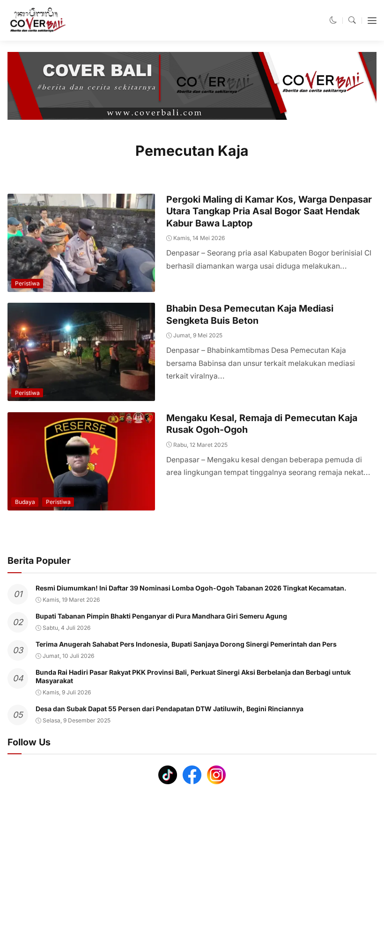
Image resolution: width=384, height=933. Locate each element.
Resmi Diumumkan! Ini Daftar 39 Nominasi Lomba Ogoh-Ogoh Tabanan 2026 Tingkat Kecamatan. (191, 588)
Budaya (25, 501)
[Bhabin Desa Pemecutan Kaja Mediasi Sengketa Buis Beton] (81, 394)
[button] (333, 20)
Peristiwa (27, 283)
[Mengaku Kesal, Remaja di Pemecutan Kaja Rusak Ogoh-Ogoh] (81, 504)
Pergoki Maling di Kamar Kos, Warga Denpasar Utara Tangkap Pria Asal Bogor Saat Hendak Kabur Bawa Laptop (269, 211)
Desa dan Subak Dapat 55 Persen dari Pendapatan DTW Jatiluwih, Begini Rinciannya (169, 709)
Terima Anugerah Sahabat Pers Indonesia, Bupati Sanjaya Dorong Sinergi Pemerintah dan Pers (186, 644)
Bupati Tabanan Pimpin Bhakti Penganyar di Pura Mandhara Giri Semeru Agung (161, 616)
